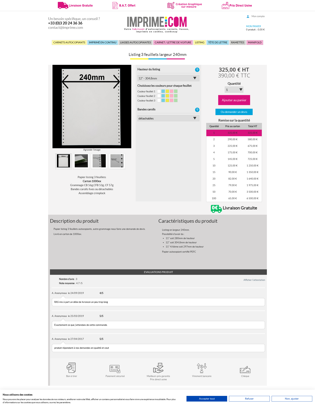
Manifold (255, 42)
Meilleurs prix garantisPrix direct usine (158, 378)
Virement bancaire (201, 376)
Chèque (245, 376)
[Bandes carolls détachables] (117, 161)
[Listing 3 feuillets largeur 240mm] (63, 161)
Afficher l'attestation (254, 280)
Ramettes (237, 42)
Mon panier (253, 26)
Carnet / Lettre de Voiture (173, 42)
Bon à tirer (71, 376)
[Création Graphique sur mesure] (185, 5)
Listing (199, 42)
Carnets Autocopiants (69, 42)
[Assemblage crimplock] (99, 161)
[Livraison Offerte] (75, 5)
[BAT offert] (130, 5)
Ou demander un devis (234, 111)
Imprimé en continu (102, 42)
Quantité (234, 83)
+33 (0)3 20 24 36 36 (65, 23)
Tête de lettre (217, 42)
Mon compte (258, 16)
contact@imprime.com (65, 27)
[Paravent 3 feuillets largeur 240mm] (81, 161)
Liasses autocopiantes (135, 42)
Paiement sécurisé (115, 376)
